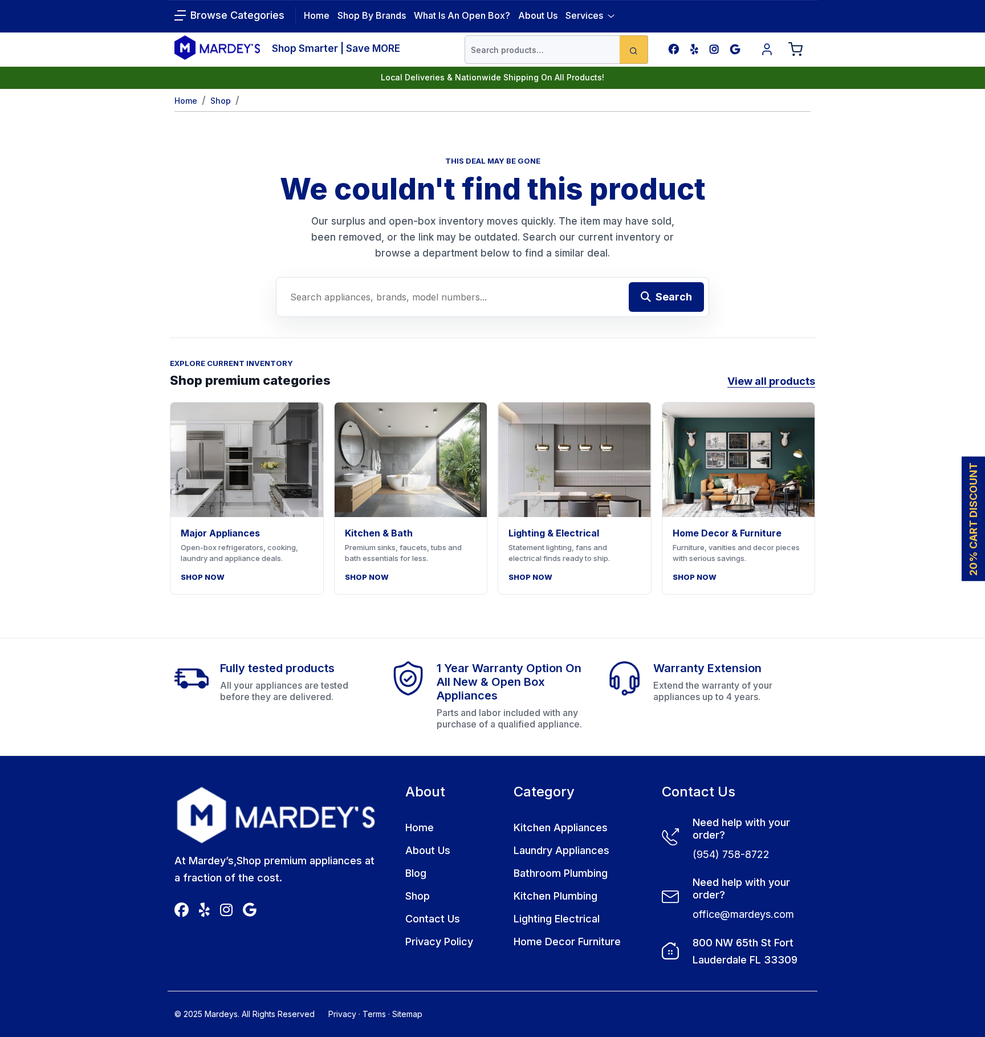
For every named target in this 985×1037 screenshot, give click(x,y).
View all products (771, 381)
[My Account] (767, 49)
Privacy (342, 1014)
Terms (374, 1014)
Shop (220, 100)
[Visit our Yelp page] (694, 49)
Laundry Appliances (561, 850)
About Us (537, 15)
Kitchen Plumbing (555, 896)
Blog (415, 873)
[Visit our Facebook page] (674, 49)
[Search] (634, 49)
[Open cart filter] (796, 49)
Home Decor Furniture (567, 941)
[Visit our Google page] (735, 49)
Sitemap (407, 1014)
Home (185, 100)
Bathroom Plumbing (561, 873)
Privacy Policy (439, 941)
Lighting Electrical (557, 919)
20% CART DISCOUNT (973, 518)
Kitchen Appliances (561, 827)
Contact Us (432, 919)
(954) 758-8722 (731, 854)
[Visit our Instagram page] (714, 49)
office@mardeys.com (743, 914)
